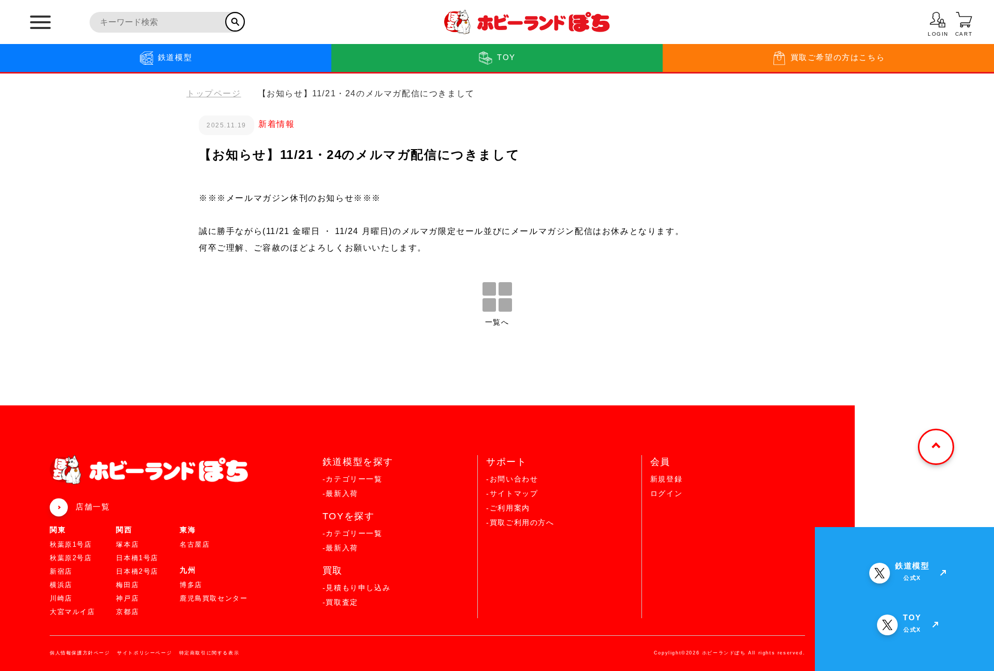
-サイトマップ (512, 493)
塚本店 (127, 544)
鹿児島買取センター (213, 598)
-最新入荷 (340, 493)
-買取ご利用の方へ (520, 522)
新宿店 (61, 571)
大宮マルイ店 (72, 612)
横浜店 (61, 585)
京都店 (127, 612)
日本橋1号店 (137, 558)
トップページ (213, 93)
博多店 (191, 585)
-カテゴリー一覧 (353, 479)
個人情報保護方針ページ (80, 652)
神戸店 (127, 598)
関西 (124, 530)
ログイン (666, 493)
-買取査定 (340, 602)
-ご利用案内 (508, 508)
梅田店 (127, 585)
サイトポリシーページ (144, 652)
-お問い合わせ (512, 479)
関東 (58, 530)
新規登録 (666, 479)
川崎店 (61, 598)
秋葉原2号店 (71, 558)
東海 (188, 530)
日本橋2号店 (137, 571)
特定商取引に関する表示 (209, 652)
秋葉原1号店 (71, 544)
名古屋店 (195, 544)
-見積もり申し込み (356, 588)
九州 (188, 570)
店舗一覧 (93, 506)
